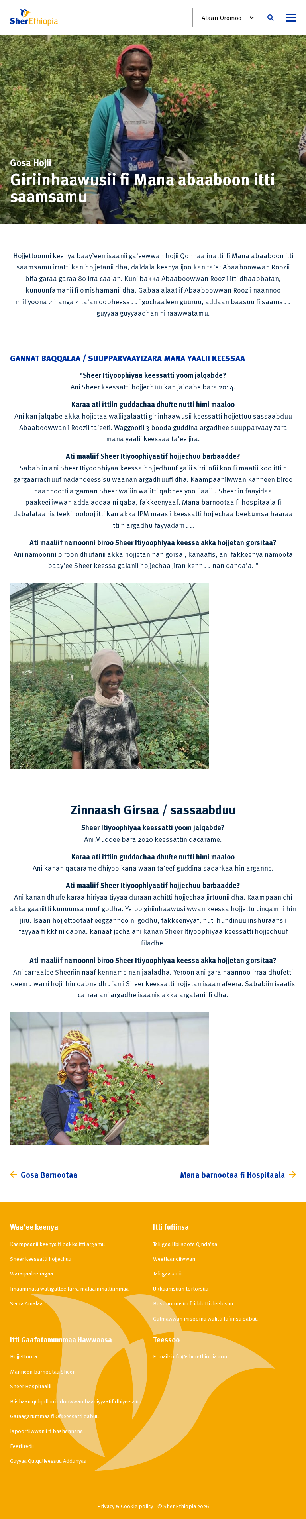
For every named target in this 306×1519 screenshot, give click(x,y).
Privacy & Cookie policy (125, 1506)
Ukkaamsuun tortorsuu (180, 1288)
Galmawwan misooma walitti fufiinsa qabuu (205, 1318)
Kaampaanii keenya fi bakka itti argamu (57, 1244)
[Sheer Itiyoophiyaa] (34, 17)
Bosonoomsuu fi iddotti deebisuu (193, 1303)
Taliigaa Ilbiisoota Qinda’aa (185, 1244)
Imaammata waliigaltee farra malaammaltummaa (69, 1288)
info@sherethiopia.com (200, 1356)
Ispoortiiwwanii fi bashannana (46, 1431)
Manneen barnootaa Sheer (42, 1371)
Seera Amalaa (26, 1303)
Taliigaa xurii (167, 1273)
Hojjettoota (23, 1356)
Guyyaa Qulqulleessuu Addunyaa (48, 1460)
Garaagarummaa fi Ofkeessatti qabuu (54, 1416)
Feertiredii (22, 1446)
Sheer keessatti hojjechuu (40, 1258)
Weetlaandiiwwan (174, 1258)
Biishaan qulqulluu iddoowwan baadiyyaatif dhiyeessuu (75, 1401)
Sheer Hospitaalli (30, 1386)
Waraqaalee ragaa (31, 1273)
